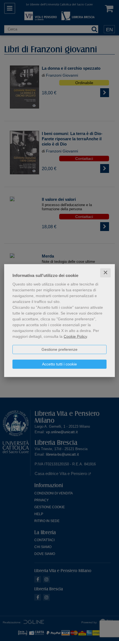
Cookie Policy (75, 336)
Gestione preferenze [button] (59, 349)
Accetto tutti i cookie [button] (59, 364)
